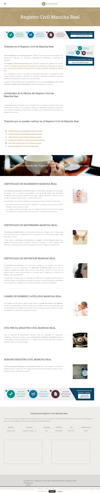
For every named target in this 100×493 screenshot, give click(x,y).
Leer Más (59, 491)
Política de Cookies (71, 480)
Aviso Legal (47, 480)
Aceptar (52, 491)
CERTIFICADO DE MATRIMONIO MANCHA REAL (25, 134)
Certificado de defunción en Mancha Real (21, 68)
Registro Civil (38, 480)
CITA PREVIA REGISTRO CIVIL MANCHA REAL (24, 143)
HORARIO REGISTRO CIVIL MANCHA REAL (23, 146)
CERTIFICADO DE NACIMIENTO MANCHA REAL (25, 131)
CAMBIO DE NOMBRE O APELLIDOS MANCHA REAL (26, 140)
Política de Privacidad (58, 480)
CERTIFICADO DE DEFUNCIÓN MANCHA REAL (25, 137)
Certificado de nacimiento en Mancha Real (24, 66)
